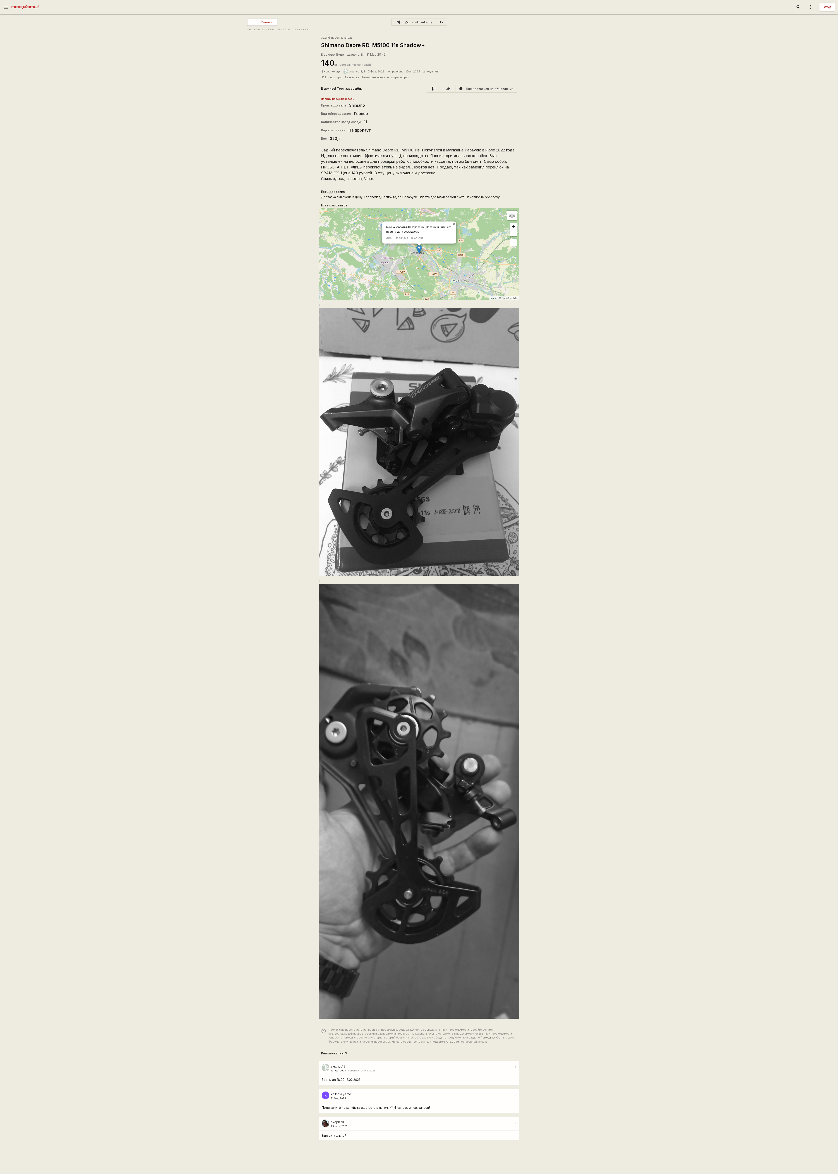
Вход (827, 7)
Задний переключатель (336, 37)
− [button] (513, 233)
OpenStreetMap (509, 298)
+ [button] (513, 226)
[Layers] (512, 215)
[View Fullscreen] (513, 242)
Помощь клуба (490, 1037)
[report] (486, 89)
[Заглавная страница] (25, 3)
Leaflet (493, 298)
